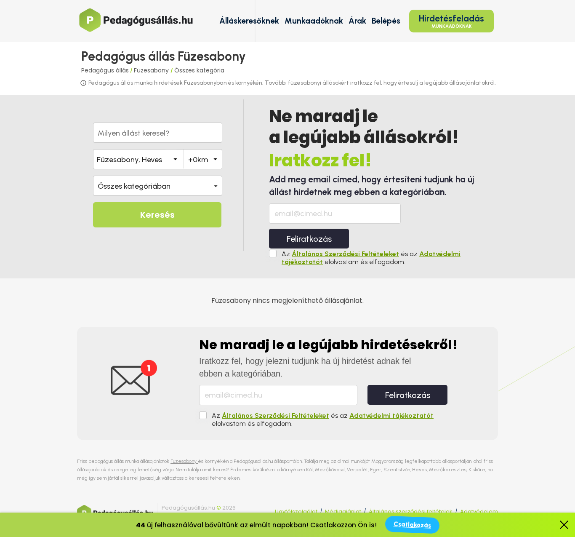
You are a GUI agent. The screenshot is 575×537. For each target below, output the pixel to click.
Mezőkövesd (330, 470)
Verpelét (357, 470)
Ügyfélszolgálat (296, 512)
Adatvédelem (479, 512)
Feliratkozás (309, 239)
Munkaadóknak (314, 21)
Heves (419, 470)
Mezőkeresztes (447, 470)
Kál (309, 470)
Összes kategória (199, 70)
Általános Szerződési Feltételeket (345, 254)
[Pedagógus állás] (136, 20)
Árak (357, 21)
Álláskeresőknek (249, 21)
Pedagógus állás (105, 70)
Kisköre (477, 470)
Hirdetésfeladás (451, 21)
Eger (375, 470)
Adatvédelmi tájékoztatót (391, 415)
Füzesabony (152, 70)
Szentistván (396, 470)
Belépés (386, 21)
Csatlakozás (412, 525)
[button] (157, 186)
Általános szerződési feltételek (411, 512)
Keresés (157, 215)
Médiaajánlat (343, 512)
